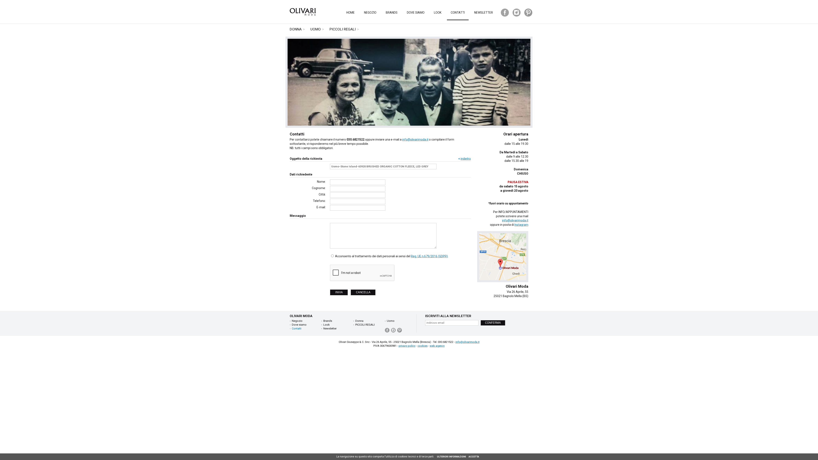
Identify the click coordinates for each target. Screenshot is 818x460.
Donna (296, 29)
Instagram (521, 224)
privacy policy (407, 345)
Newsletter (483, 12)
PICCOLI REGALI (343, 29)
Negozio (370, 12)
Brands (391, 12)
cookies (423, 345)
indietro (466, 158)
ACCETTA (474, 456)
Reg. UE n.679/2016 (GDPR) (429, 256)
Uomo (315, 29)
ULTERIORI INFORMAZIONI (451, 456)
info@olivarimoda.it (415, 139)
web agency (437, 345)
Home (350, 12)
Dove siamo (416, 12)
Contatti (458, 12)
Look (437, 12)
